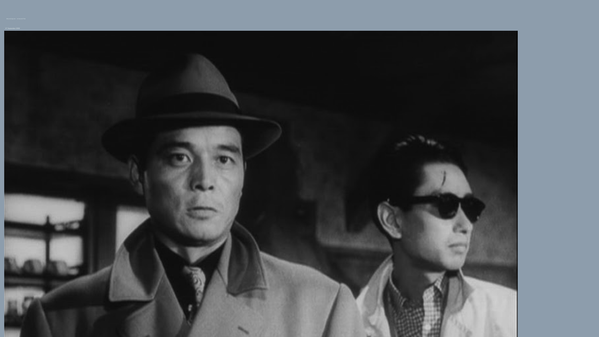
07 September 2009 (12, 28)
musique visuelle (16, 19)
